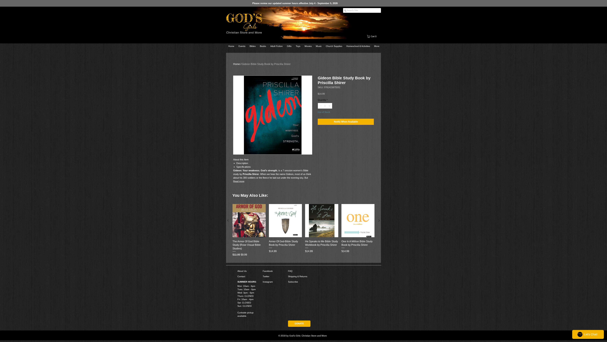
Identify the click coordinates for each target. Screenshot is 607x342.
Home (236, 64)
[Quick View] (249, 220)
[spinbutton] (325, 106)
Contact (241, 276)
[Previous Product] (228, 220)
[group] (303, 232)
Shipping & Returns (297, 276)
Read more (238, 181)
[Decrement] (320, 106)
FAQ (290, 271)
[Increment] (330, 106)
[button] (374, 36)
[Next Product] (379, 220)
